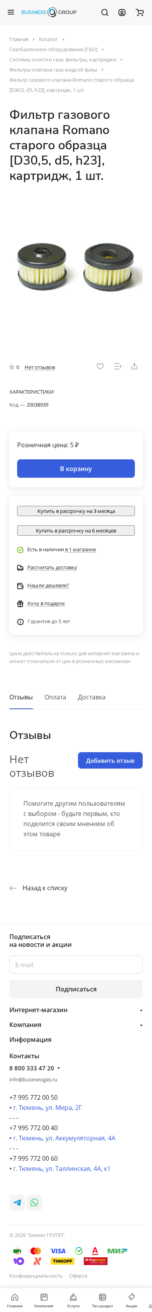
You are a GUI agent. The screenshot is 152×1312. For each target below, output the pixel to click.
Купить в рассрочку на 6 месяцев (76, 530)
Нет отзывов (40, 367)
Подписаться (76, 989)
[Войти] (121, 12)
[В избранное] (100, 366)
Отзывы (21, 697)
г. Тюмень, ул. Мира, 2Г (47, 1107)
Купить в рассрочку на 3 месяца (76, 510)
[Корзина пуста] (140, 12)
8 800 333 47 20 (31, 1068)
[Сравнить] (118, 366)
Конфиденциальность (36, 1275)
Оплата (55, 697)
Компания (25, 1024)
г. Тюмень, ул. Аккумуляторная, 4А (64, 1138)
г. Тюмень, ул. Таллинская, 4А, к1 (62, 1168)
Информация (30, 1039)
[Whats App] (34, 1202)
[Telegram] (17, 1202)
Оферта (78, 1275)
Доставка (92, 697)
